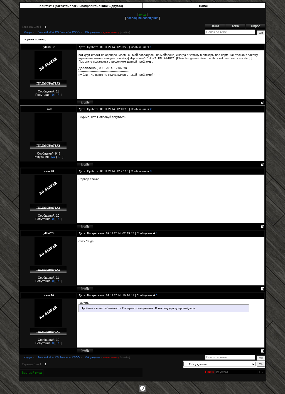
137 (52, 156)
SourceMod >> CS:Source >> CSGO (59, 32)
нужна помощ (111, 32)
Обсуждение (92, 32)
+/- (58, 94)
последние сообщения (142, 17)
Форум (28, 32)
